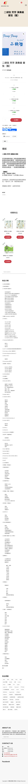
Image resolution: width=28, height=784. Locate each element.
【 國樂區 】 (14, 125)
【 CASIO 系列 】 (6, 420)
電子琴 (6, 423)
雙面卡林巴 (18, 707)
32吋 (4, 679)
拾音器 (6, 485)
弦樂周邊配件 (8, 600)
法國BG (12, 702)
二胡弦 (10, 125)
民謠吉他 (7, 414)
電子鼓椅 (7, 528)
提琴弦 (6, 477)
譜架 (6, 660)
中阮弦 (7, 574)
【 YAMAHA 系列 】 (6, 396)
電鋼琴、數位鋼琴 (8, 384)
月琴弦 (7, 568)
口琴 (6, 617)
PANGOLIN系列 (8, 309)
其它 (3, 668)
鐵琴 (6, 612)
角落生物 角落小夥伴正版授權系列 (12, 293)
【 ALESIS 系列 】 (6, 440)
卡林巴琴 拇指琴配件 (9, 310)
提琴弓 (7, 604)
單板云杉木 (5, 699)
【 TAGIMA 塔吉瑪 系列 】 (8, 340)
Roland (12, 689)
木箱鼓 (6, 527)
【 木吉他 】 (5, 318)
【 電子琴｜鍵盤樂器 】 (7, 434)
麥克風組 (7, 518)
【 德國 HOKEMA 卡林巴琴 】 (8, 316)
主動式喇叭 (7, 409)
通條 (7, 593)
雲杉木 (4, 709)
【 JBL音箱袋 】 (5, 462)
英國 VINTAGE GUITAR (10, 334)
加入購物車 (16, 120)
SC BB (22, 689)
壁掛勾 (6, 648)
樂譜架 (6, 643)
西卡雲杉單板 (5, 707)
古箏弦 (7, 571)
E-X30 (19, 682)
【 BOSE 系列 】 (6, 453)
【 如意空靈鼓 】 (6, 286)
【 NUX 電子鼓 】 (6, 448)
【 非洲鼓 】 (5, 376)
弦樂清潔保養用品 (10, 607)
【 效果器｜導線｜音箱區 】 (8, 491)
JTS (14, 684)
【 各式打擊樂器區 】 (6, 522)
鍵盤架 (6, 646)
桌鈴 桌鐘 (7, 615)
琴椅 (6, 657)
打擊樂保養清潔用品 (9, 531)
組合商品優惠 (5, 665)
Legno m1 (5, 687)
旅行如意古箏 (8, 560)
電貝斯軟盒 (7, 637)
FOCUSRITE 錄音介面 (10, 500)
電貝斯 (6, 359)
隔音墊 (6, 650)
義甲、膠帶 (8, 565)
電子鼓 (6, 443)
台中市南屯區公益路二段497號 (10, 754)
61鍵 (21, 679)
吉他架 (6, 640)
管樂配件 (7, 585)
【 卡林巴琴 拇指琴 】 (7, 288)
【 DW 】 (4, 460)
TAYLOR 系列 (8, 322)
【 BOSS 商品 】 (6, 451)
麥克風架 (7, 642)
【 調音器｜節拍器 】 (6, 465)
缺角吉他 (5, 704)
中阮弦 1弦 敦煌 (14, 87)
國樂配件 (6, 125)
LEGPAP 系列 (8, 325)
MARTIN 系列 (8, 326)
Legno (18, 684)
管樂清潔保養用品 (10, 595)
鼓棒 (6, 525)
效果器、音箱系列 (8, 548)
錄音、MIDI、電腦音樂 (10, 390)
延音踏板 (7, 437)
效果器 (6, 496)
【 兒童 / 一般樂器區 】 (7, 609)
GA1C (4, 684)
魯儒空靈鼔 (7, 533)
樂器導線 (7, 497)
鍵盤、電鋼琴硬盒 (8, 632)
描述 (5, 141)
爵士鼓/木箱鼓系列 (9, 547)
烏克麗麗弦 (7, 478)
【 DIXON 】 (5, 458)
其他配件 (7, 520)
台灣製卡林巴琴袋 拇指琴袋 (11, 314)
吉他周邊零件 (8, 488)
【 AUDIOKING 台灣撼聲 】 (8, 432)
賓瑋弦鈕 (12, 707)
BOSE (10, 682)
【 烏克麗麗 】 (5, 378)
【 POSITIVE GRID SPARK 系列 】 (10, 455)
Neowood (16, 687)
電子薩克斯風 (8, 392)
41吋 (16, 679)
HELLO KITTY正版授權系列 (11, 295)
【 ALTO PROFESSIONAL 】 (8, 418)
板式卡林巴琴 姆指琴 (9, 301)
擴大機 (6, 408)
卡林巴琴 (11, 694)
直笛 (6, 619)
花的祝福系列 (8, 292)
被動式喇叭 (7, 411)
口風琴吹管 (5, 697)
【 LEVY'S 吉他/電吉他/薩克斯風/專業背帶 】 (12, 348)
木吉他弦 (7, 470)
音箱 (6, 446)
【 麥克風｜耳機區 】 (6, 503)
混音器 (6, 406)
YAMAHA (5, 694)
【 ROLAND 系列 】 (6, 380)
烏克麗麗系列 (8, 542)
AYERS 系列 (7, 323)
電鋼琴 (6, 401)
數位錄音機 (7, 499)
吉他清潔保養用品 (8, 487)
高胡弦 (7, 570)
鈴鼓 (6, 620)
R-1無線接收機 (6, 689)
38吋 (12, 679)
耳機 (6, 403)
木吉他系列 (7, 539)
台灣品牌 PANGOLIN (9, 329)
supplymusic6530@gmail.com (10, 756)
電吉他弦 (7, 472)
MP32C (10, 687)
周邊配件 (7, 509)
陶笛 (6, 622)
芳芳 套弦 (10, 127)
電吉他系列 (7, 540)
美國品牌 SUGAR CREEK (10, 333)
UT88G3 (18, 692)
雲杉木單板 (10, 709)
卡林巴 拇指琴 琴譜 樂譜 (10, 312)
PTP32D (22, 687)
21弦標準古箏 (8, 559)
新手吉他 (11, 699)
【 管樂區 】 (5, 582)
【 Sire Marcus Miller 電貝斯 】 (9, 351)
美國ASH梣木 (11, 704)
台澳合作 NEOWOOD (9, 331)
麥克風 (6, 412)
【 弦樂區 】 (5, 597)
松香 (7, 605)
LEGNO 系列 (7, 328)
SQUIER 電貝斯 (8, 368)
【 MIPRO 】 (5, 511)
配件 (6, 623)
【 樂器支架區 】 (6, 653)
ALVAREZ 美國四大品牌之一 (11, 336)
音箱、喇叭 (7, 389)
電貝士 (6, 343)
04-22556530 (7, 753)
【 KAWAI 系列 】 (6, 394)
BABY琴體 (5, 682)
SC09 (17, 689)
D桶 (15, 682)
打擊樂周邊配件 (8, 530)
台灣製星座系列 (8, 306)
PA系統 (6, 404)
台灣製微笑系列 (8, 304)
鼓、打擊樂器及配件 (9, 387)
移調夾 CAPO (8, 484)
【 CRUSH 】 (5, 430)
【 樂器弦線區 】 (6, 467)
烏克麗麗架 (7, 658)
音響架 (6, 645)
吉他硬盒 (7, 634)
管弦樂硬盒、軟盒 (8, 631)
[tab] (5, 141)
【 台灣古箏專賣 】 (6, 284)
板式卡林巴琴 (5, 702)
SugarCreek (11, 692)
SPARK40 (5, 692)
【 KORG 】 (5, 427)
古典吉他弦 (7, 473)
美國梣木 (18, 704)
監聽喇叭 (7, 415)
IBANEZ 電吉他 (8, 371)
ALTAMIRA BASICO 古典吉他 (11, 337)
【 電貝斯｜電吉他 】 (6, 363)
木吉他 (6, 345)
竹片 (7, 590)
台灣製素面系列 (8, 307)
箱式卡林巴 (18, 702)
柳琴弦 (7, 578)
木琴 (6, 614)
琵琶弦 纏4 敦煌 (14, 99)
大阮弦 (7, 576)
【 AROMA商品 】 (6, 374)
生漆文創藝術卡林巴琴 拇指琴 (11, 296)
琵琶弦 (7, 579)
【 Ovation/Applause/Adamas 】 (9, 353)
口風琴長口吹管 (20, 697)
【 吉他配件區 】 (6, 480)
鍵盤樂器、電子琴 (8, 385)
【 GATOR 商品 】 (6, 626)
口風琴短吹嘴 (12, 697)
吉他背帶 (7, 551)
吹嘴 (7, 588)
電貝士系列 (7, 543)
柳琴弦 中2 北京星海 (14, 110)
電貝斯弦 (7, 475)
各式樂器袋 (7, 550)
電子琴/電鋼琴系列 (9, 545)
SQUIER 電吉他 (8, 370)
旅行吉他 (17, 699)
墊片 (7, 591)
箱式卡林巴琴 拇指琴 (9, 299)
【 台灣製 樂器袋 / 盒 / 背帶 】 (9, 535)
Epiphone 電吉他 (8, 367)
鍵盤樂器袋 (7, 629)
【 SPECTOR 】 (5, 355)
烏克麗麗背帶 (8, 553)
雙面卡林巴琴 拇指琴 (9, 298)
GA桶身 (9, 684)
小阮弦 (7, 567)
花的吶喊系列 (8, 303)
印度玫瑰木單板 (18, 694)
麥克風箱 (7, 638)
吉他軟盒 (7, 635)
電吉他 (6, 346)
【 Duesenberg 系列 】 (7, 361)
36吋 (8, 679)
